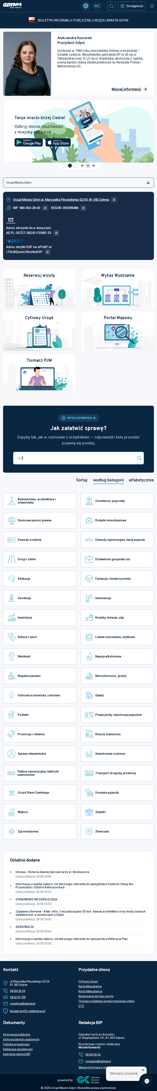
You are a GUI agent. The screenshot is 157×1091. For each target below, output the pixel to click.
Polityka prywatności (16, 1044)
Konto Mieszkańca (90, 991)
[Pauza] (88, 166)
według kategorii (108, 480)
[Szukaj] (111, 6)
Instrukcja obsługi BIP (16, 1054)
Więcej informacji (126, 89)
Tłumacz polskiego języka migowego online (106, 1001)
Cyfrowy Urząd (88, 981)
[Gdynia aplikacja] (97, 6)
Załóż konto (29, 148)
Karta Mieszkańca (90, 986)
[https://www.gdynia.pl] (12, 6)
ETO (81, 1006)
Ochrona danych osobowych (21, 1039)
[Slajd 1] (64, 166)
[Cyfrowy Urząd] (86, 6)
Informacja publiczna (16, 1034)
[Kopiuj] (114, 200)
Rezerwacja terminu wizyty (96, 996)
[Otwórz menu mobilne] (152, 6)
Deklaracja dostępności (18, 1049)
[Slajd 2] (70, 166)
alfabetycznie (141, 480)
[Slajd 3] (76, 166)
